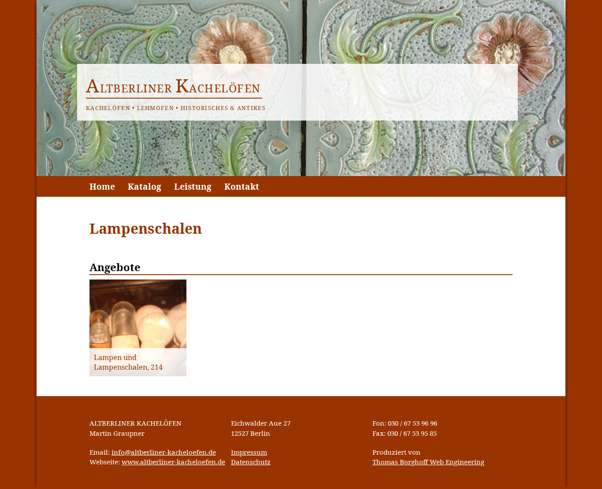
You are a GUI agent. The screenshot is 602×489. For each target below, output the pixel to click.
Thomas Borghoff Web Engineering (428, 461)
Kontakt (241, 186)
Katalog (144, 186)
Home (102, 186)
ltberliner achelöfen (173, 88)
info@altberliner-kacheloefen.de (163, 452)
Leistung (193, 186)
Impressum (249, 452)
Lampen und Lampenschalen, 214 (128, 362)
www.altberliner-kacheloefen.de (173, 461)
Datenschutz (251, 461)
